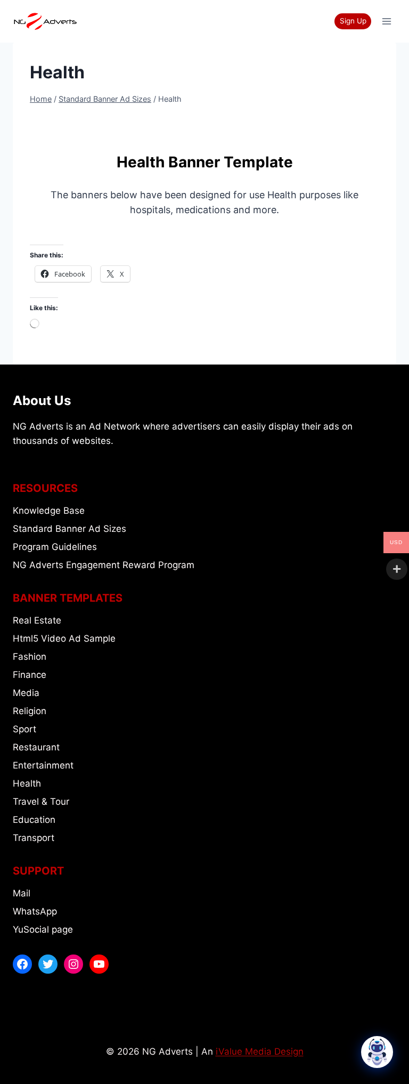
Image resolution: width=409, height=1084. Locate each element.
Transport (33, 837)
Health (27, 783)
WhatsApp (35, 911)
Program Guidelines (55, 546)
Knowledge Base (49, 510)
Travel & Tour (41, 801)
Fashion (29, 656)
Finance (29, 674)
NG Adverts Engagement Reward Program (103, 565)
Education (34, 819)
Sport (24, 729)
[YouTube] (99, 964)
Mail (21, 893)
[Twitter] (48, 964)
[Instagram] (73, 964)
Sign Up (353, 21)
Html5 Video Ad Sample (64, 638)
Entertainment (43, 765)
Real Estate (37, 620)
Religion (29, 711)
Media (26, 692)
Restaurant (36, 747)
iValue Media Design (260, 1051)
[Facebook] (22, 964)
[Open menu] (386, 21)
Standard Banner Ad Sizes (69, 528)
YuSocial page (43, 929)
